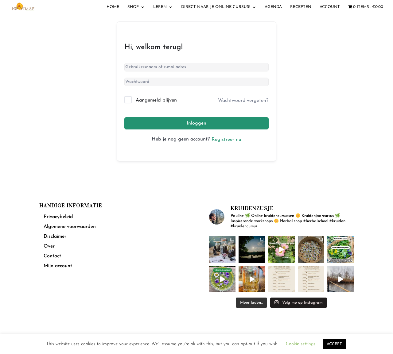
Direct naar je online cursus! (215, 7)
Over (49, 246)
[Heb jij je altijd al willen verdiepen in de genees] (281, 249)
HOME (113, 7)
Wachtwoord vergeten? (243, 100)
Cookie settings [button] (300, 344)
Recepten (300, 7)
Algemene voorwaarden (70, 226)
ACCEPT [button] (334, 344)
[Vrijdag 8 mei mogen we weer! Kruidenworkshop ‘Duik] (340, 249)
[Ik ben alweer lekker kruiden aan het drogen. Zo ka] (311, 249)
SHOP (133, 7)
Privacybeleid (58, 216)
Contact (52, 256)
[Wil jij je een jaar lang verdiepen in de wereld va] (222, 249)
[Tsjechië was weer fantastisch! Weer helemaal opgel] (252, 249)
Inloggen (196, 123)
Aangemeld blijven (156, 100)
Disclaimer (55, 236)
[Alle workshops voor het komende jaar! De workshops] (311, 279)
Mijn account (58, 266)
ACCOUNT (330, 7)
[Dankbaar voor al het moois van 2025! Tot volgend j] (340, 279)
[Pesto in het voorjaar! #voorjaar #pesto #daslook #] (222, 279)
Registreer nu (226, 139)
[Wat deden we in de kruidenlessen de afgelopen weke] (252, 279)
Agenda (273, 7)
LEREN (160, 7)
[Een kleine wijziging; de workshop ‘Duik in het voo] (281, 279)
